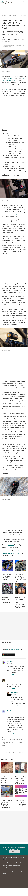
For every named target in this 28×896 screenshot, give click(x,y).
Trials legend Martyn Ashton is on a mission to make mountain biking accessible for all (21, 780)
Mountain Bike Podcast (7, 595)
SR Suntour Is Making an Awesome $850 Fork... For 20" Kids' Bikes (20, 578)
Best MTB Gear (13, 867)
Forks (16, 595)
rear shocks (19, 744)
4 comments (7, 41)
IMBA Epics (5, 867)
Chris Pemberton (11, 711)
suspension (4, 745)
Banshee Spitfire (14, 214)
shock (3, 744)
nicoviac (9, 680)
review (21, 742)
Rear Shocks (4, 17)
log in (7, 649)
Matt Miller (5, 37)
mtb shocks (17, 742)
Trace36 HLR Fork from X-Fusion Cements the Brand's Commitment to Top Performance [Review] (20, 602)
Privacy (4, 873)
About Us (11, 862)
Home (3, 15)
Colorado (3, 798)
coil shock (10, 78)
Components (17, 15)
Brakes (16, 798)
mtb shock (11, 742)
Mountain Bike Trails (5, 775)
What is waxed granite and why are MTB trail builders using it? (6, 779)
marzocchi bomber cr (16, 741)
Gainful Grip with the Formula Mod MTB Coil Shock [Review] (7, 577)
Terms (24, 872)
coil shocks (8, 739)
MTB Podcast (11, 865)
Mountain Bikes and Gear (10, 15)
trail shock (11, 744)
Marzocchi (11, 545)
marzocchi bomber (6, 741)
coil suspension (14, 739)
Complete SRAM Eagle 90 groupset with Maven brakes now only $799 (20, 803)
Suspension (23, 15)
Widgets (23, 862)
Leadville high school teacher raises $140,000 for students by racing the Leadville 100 (7, 804)
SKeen (9, 661)
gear (15, 744)
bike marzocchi (9, 738)
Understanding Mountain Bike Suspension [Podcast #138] (6, 600)
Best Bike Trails (19, 865)
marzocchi (21, 739)
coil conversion (17, 738)
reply (13, 674)
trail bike (6, 89)
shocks (7, 744)
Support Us (17, 862)
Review (8, 17)
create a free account (15, 649)
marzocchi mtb (5, 742)
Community (17, 775)
